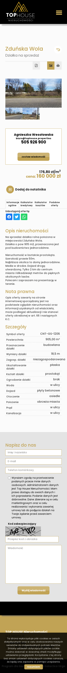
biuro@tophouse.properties (33, 138)
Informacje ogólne (12, 204)
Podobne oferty (54, 204)
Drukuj (58, 65)
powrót (58, 50)
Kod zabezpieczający (22, 524)
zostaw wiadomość (33, 156)
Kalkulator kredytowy (27, 204)
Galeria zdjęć (50, 65)
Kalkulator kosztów (41, 204)
